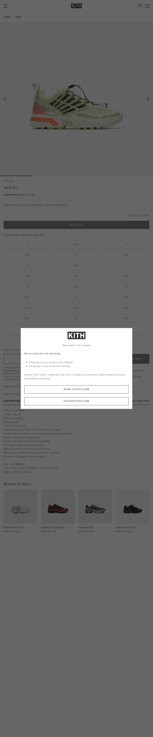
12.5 (76, 308)
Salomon (9, 181)
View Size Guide (138, 215)
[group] (76, 99)
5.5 (126, 255)
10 (126, 286)
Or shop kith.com (76, 401)
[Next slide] (148, 99)
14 (76, 318)
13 (126, 308)
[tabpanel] (76, 441)
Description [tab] (12, 400)
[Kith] (76, 6)
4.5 (27, 255)
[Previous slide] (5, 99)
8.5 (126, 276)
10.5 (27, 297)
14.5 (126, 318)
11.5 (126, 297)
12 (27, 308)
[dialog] (76, 368)
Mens (18, 17)
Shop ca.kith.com (76, 389)
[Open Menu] (6, 6)
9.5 (76, 286)
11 (76, 297)
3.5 (76, 244)
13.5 (27, 318)
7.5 (27, 276)
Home (7, 17)
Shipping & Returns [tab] (136, 400)
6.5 (76, 265)
